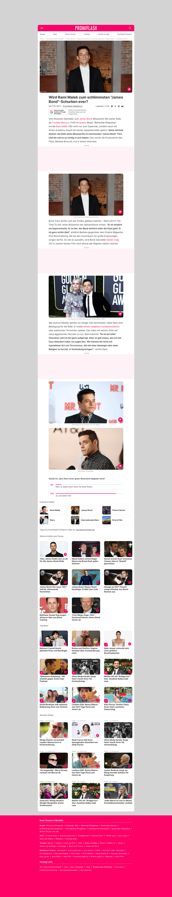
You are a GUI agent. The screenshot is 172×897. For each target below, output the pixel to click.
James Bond (85, 119)
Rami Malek (62, 126)
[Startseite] (86, 28)
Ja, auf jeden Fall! (63, 496)
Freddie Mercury (60, 122)
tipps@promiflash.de (85, 530)
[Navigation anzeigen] (42, 28)
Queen (82, 122)
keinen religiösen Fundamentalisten (101, 326)
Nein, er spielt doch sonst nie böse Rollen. (74, 487)
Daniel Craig (113, 239)
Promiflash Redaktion (72, 106)
